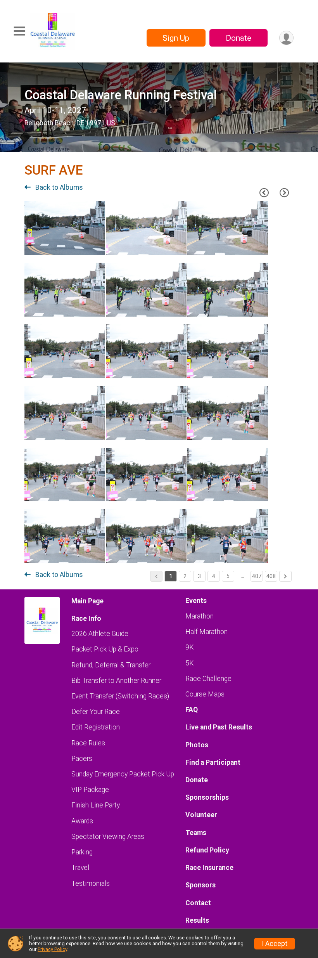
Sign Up (175, 38)
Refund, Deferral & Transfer (110, 665)
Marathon (199, 616)
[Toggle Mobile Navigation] (19, 31)
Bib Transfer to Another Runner (116, 680)
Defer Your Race (95, 711)
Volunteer (201, 815)
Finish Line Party (95, 805)
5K (189, 663)
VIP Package (90, 789)
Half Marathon (206, 632)
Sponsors (200, 885)
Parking (82, 852)
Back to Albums (58, 187)
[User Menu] (286, 38)
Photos (196, 745)
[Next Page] (284, 193)
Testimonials (90, 883)
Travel (80, 867)
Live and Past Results (218, 727)
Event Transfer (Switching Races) (120, 696)
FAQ (191, 710)
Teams (195, 833)
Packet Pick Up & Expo (104, 649)
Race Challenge (208, 679)
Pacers (81, 758)
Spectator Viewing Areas (107, 836)
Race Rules (88, 743)
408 (271, 576)
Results (197, 920)
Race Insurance (209, 867)
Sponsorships (207, 797)
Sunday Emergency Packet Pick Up (122, 774)
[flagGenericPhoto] (77, 245)
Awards (82, 821)
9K (189, 647)
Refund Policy (207, 850)
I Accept (274, 944)
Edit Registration (95, 727)
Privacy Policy (52, 949)
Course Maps (205, 694)
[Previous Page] (264, 193)
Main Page (87, 601)
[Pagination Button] (285, 576)
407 (256, 576)
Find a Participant (212, 762)
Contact (198, 903)
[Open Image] (64, 228)
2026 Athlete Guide (99, 634)
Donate (238, 38)
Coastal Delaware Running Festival (120, 95)
